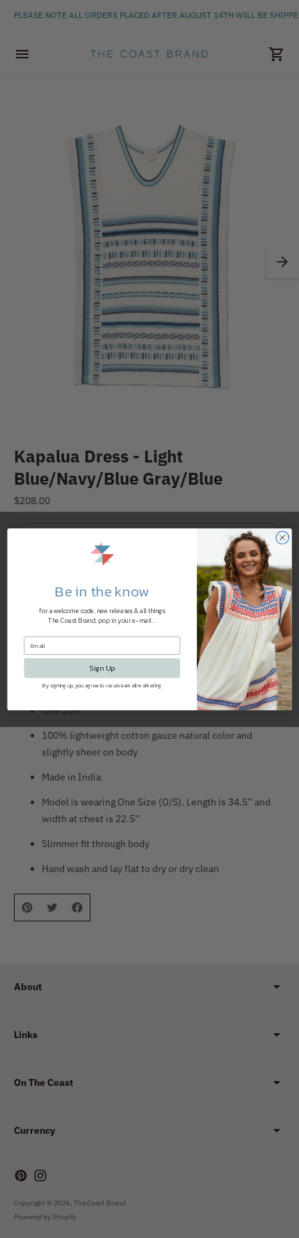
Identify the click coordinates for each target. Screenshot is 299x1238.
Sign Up (102, 668)
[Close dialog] (282, 537)
